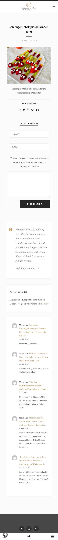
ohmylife (23, 457)
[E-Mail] (37, 110)
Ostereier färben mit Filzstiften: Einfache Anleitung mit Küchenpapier (32, 460)
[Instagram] (29, 528)
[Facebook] (20, 110)
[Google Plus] (32, 110)
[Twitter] (24, 110)
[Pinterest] (36, 528)
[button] (5, 534)
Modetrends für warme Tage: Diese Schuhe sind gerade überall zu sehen (32, 421)
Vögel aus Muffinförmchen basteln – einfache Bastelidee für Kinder (33, 385)
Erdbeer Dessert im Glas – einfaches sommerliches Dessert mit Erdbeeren (33, 357)
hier (46, 304)
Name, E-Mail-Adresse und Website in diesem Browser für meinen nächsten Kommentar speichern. (30, 162)
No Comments (29, 103)
